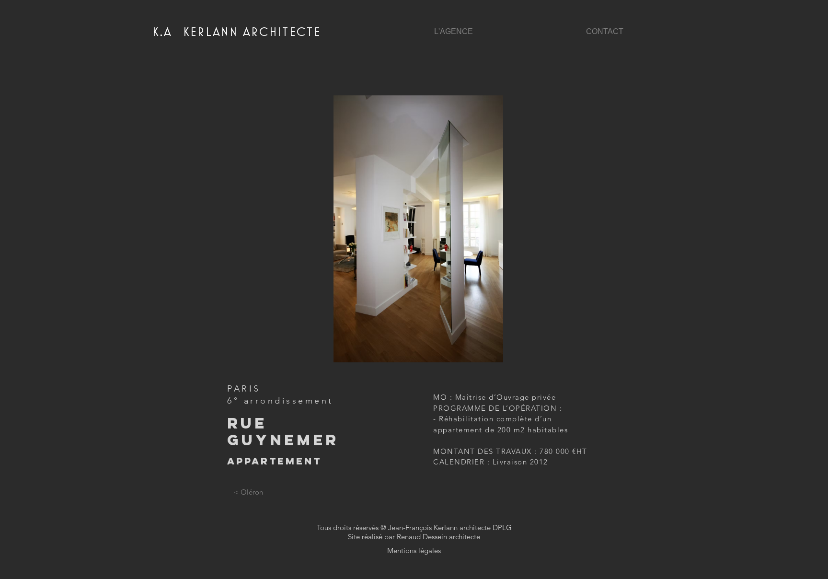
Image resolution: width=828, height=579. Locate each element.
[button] (414, 228)
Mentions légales (414, 550)
